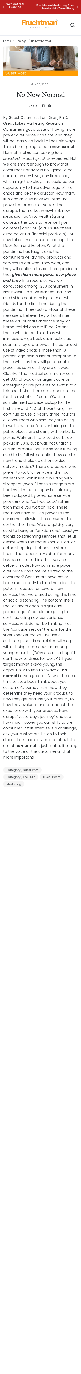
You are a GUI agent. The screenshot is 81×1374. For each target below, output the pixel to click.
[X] (49, 105)
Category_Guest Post (22, 770)
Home (7, 41)
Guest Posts (51, 777)
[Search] (72, 25)
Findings (21, 41)
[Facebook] (43, 105)
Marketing (13, 784)
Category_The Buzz (20, 777)
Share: (33, 106)
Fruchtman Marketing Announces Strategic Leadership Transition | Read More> (40, 6)
